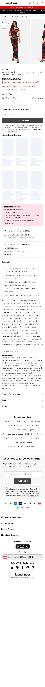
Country (22, 552)
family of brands (10, 491)
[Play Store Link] (22, 546)
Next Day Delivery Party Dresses (21, 17)
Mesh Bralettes (33, 426)
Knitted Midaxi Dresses (23, 442)
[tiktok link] (33, 567)
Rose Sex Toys (35, 438)
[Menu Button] (3, 3)
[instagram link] (12, 567)
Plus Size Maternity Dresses (16, 438)
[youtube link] (27, 567)
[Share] (42, 17)
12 (17, 103)
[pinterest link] (17, 567)
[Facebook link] (22, 567)
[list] (22, 7)
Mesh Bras (15, 430)
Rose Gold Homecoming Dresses (22, 447)
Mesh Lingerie (28, 430)
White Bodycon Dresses (12, 434)
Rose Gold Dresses (13, 421)
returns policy (31, 237)
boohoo (5, 69)
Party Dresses (6, 17)
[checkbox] (3, 128)
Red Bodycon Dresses (33, 434)
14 (23, 103)
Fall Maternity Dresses (15, 426)
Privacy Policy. (33, 496)
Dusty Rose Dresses (31, 421)
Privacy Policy (36, 129)
